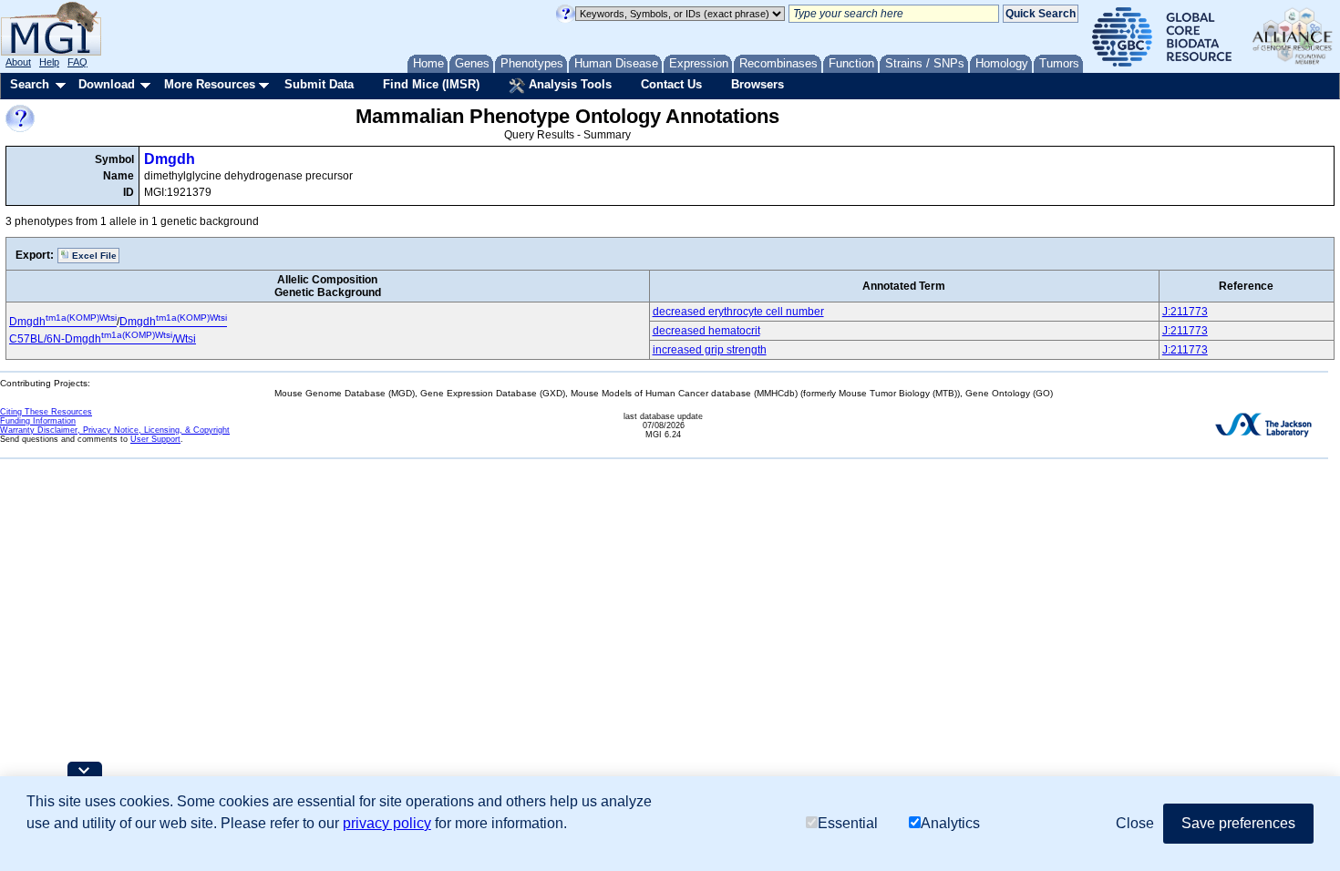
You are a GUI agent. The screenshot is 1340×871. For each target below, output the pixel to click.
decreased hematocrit (706, 330)
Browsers (757, 84)
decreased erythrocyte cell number (738, 311)
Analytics (950, 823)
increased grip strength (710, 349)
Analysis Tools (568, 84)
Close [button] (1135, 823)
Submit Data (319, 84)
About (18, 61)
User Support (155, 439)
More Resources (209, 84)
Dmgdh (169, 159)
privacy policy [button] (387, 823)
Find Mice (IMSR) (431, 84)
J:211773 (1185, 311)
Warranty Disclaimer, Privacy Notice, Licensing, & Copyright (115, 430)
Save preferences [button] (1238, 823)
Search (29, 84)
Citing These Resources (46, 411)
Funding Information (38, 420)
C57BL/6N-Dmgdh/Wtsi (102, 339)
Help (49, 61)
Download (106, 84)
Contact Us (671, 84)
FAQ (77, 61)
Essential (848, 823)
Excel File (93, 256)
